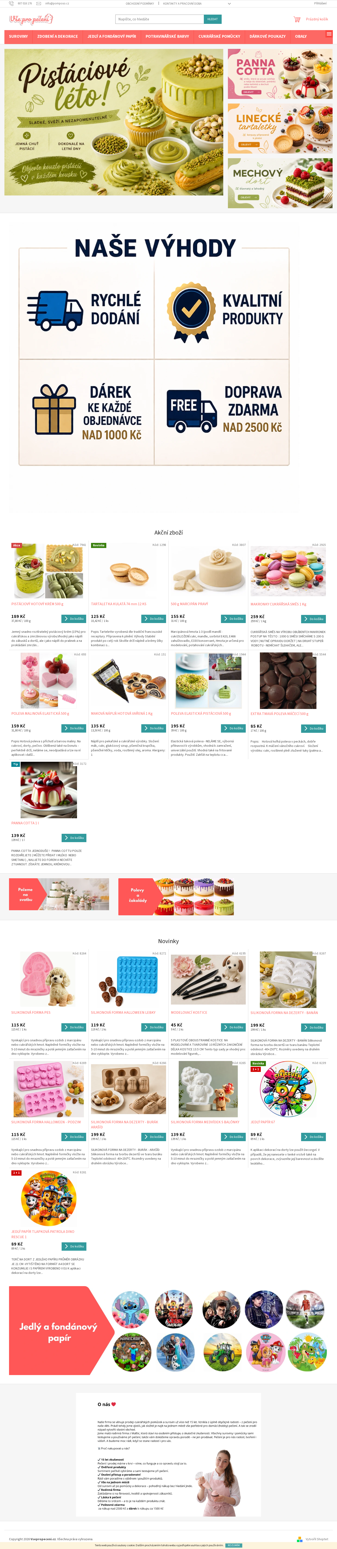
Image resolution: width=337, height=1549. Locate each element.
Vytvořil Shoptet (317, 1539)
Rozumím (234, 1545)
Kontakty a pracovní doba (182, 4)
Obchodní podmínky (140, 4)
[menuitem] (18, 37)
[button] (20, 122)
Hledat (213, 19)
